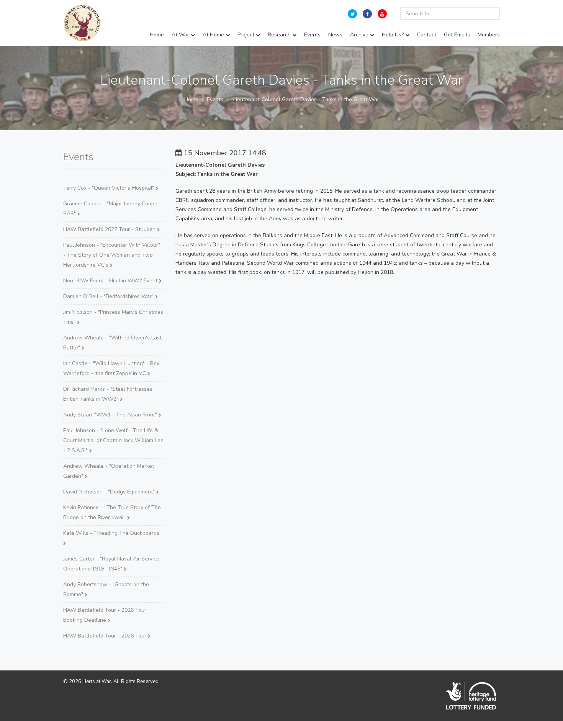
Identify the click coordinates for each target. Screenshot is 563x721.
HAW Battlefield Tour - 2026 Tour (105, 635)
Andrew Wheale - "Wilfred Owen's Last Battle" (112, 342)
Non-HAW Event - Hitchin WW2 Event (111, 280)
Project (246, 34)
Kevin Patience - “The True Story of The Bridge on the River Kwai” (112, 512)
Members (489, 34)
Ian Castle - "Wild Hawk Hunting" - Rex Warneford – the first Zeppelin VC (111, 368)
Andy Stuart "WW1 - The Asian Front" (111, 414)
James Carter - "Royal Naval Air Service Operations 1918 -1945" (111, 563)
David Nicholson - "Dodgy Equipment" (109, 491)
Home (157, 34)
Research (280, 34)
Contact (426, 34)
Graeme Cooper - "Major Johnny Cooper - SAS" (113, 208)
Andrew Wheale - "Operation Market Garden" (108, 471)
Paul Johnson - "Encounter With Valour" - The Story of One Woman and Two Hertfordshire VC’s (111, 255)
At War (181, 34)
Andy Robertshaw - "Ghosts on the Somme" (106, 589)
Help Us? (393, 34)
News (335, 34)
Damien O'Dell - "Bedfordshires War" (109, 296)
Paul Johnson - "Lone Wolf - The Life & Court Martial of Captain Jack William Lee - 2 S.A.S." (113, 440)
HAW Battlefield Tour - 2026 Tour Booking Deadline (104, 615)
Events (312, 34)
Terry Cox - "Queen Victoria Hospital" (109, 188)
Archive (360, 34)
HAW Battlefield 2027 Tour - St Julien (110, 229)
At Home (214, 34)
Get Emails (457, 34)
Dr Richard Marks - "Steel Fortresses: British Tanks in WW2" (108, 394)
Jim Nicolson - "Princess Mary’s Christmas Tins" (113, 317)
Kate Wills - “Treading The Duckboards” (112, 533)
